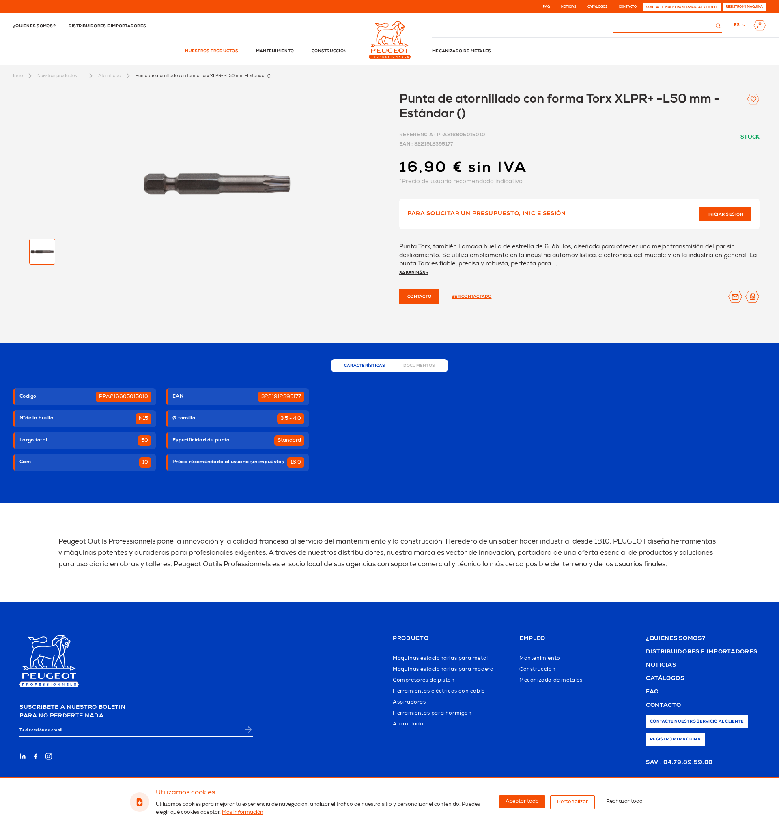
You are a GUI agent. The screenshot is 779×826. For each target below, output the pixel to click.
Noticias (568, 7)
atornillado (109, 75)
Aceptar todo (522, 801)
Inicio (18, 75)
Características (364, 366)
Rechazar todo (624, 801)
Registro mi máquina (744, 7)
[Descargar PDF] (752, 296)
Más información (242, 812)
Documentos (419, 366)
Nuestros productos (211, 51)
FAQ (546, 7)
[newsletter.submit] (248, 729)
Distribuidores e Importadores (701, 652)
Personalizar (572, 802)
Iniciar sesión (725, 215)
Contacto (628, 7)
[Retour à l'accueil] (390, 40)
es (737, 25)
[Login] (759, 25)
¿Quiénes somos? (34, 26)
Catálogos (597, 7)
